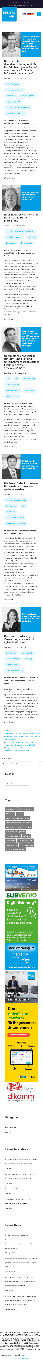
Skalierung (28, 659)
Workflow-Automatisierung (16, 500)
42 (39, 764)
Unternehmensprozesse (15, 517)
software (20, 814)
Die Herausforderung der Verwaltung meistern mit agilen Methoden (19, 639)
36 (12, 764)
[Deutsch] (29, 14)
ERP (16, 378)
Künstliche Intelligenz (13, 827)
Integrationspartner (13, 101)
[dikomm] (21, 1092)
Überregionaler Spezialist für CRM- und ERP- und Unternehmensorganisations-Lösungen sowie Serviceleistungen (22, 362)
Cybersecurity (11, 243)
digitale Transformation (14, 818)
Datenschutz (11, 96)
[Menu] (39, 14)
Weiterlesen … (9, 178)
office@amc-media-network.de (22, 5)
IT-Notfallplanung (12, 84)
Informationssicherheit (14, 90)
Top (20, 809)
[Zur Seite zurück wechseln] (8, 764)
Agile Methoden (27, 653)
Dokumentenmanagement (15, 832)
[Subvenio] (21, 917)
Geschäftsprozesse (13, 836)
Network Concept (12, 396)
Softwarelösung (29, 378)
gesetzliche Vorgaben (14, 237)
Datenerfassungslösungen (16, 523)
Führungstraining (12, 665)
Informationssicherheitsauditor (17, 107)
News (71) (8, 1132)
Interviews (8, 78)
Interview (27, 827)
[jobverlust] (21, 987)
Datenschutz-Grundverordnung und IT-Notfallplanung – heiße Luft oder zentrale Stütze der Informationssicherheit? (21, 67)
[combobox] (17, 783)
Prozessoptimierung (13, 823)
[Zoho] (21, 1042)
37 (16, 764)
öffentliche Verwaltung (14, 670)
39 (25, 764)
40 (30, 764)
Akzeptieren (6, 1355)
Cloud (27, 818)
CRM (8, 378)
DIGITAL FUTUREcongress (15, 849)
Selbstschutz (32, 237)
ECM (23, 506)
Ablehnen (19, 1355)
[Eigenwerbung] (21, 957)
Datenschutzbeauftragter (15, 113)
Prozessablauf (30, 390)
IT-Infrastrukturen (26, 845)
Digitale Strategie (12, 659)
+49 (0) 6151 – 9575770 (21, 2)
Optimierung (10, 840)
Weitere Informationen (21, 1358)
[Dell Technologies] (21, 884)
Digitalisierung (11, 506)
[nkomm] (21, 871)
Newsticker (27, 823)
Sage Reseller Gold (13, 390)
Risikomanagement (28, 96)
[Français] (26, 14)
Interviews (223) (10, 1127)
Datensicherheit (27, 243)
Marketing (26, 836)
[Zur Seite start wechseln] (4, 764)
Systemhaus (10, 512)
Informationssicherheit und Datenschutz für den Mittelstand (21, 217)
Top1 (31, 840)
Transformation (11, 845)
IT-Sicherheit (22, 840)
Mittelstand (10, 814)
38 (21, 764)
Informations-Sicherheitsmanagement (20, 231)
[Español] (32, 14)
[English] (23, 14)
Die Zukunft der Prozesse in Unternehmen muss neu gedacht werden (21, 486)
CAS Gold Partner (12, 384)
